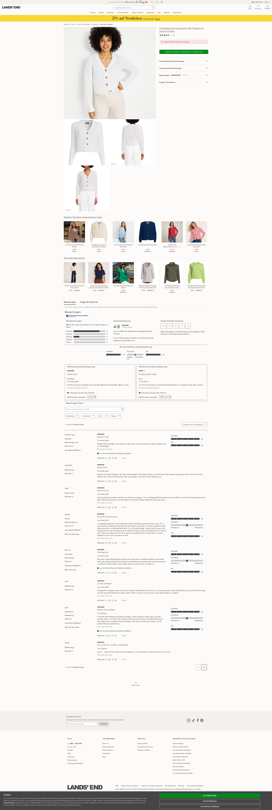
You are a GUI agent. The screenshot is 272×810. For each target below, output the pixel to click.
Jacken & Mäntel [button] (137, 12)
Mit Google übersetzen (104, 449)
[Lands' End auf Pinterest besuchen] (201, 720)
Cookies (143, 786)
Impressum (106, 753)
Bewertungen (70, 302)
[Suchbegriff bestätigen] (153, 7)
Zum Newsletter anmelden (182, 750)
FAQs (69, 753)
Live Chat (72, 747)
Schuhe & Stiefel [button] (122, 12)
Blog (104, 757)
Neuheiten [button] (110, 12)
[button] (163, 326)
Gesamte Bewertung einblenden (78, 388)
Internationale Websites (195, 786)
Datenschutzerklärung (165, 789)
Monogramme (142, 743)
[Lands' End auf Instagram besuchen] (188, 720)
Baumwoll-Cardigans (106, 24)
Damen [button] (93, 12)
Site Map (181, 786)
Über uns (106, 743)
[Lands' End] (11, 7)
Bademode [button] (150, 12)
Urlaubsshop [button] (177, 12)
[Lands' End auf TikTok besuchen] (192, 720)
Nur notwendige (210, 801)
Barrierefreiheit (170, 786)
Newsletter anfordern (73, 717)
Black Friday (179, 760)
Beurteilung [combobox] (71, 416)
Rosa (141, 379)
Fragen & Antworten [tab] (89, 302)
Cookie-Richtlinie (9, 803)
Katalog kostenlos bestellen (182, 753)
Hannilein (70, 379)
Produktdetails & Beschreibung (171, 61)
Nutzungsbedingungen (184, 789)
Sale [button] (159, 12)
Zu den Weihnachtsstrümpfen (183, 773)
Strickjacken (95, 24)
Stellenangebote (108, 747)
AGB (116, 786)
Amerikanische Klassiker (181, 770)
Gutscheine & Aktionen (180, 757)
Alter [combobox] (100, 416)
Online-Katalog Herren (180, 747)
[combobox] (199, 424)
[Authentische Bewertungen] (77, 316)
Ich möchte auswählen (209, 807)
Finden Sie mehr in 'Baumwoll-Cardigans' (184, 52)
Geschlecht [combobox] (87, 416)
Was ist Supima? (178, 767)
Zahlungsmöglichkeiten (75, 763)
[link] (126, 326)
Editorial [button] (166, 12)
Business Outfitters (144, 750)
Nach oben (136, 685)
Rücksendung (72, 760)
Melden (124, 458)
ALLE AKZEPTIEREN (210, 796)
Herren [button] (101, 12)
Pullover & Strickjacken (83, 24)
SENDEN (103, 724)
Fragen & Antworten (167, 82)
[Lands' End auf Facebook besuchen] (197, 720)
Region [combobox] (114, 416)
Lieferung (70, 757)
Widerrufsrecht (108, 750)
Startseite (67, 24)
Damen (73, 24)
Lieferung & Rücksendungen (170, 68)
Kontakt (70, 750)
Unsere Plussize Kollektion (181, 763)
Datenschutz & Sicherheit (129, 786)
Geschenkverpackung (145, 747)
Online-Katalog (178, 743)
